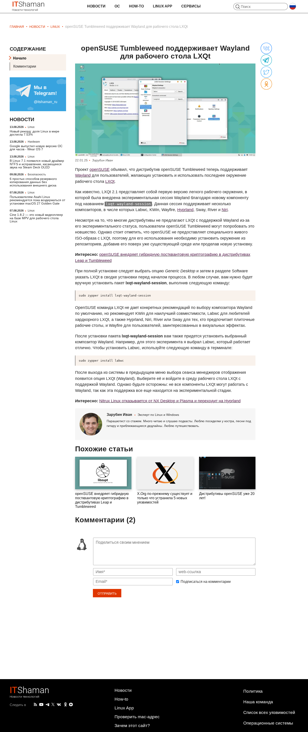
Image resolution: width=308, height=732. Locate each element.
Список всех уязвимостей (269, 712)
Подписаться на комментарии (206, 582)
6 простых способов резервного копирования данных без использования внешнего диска (33, 182)
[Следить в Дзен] (71, 705)
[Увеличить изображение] (165, 110)
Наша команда (258, 701)
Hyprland (185, 209)
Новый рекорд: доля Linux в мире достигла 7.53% (34, 132)
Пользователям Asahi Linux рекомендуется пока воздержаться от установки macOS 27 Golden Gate (37, 200)
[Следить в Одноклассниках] (65, 704)
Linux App (162, 6)
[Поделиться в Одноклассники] (266, 84)
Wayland (83, 175)
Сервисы (191, 6)
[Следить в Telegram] (47, 704)
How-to (136, 6)
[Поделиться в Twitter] (266, 72)
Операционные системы (268, 723)
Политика (253, 691)
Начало (19, 58)
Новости (96, 6)
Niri (225, 209)
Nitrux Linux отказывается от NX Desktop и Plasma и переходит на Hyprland (170, 401)
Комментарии (24, 66)
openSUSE (100, 169)
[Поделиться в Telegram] (266, 60)
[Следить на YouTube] (41, 704)
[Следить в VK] (59, 704)
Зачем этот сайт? (132, 725)
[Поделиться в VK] (266, 48)
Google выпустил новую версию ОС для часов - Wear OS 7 (36, 147)
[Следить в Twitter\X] (53, 704)
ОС (117, 6)
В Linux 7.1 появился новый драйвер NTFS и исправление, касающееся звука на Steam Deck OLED (37, 164)
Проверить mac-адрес (137, 716)
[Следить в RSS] (35, 704)
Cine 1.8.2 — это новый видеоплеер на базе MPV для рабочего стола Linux (36, 218)
